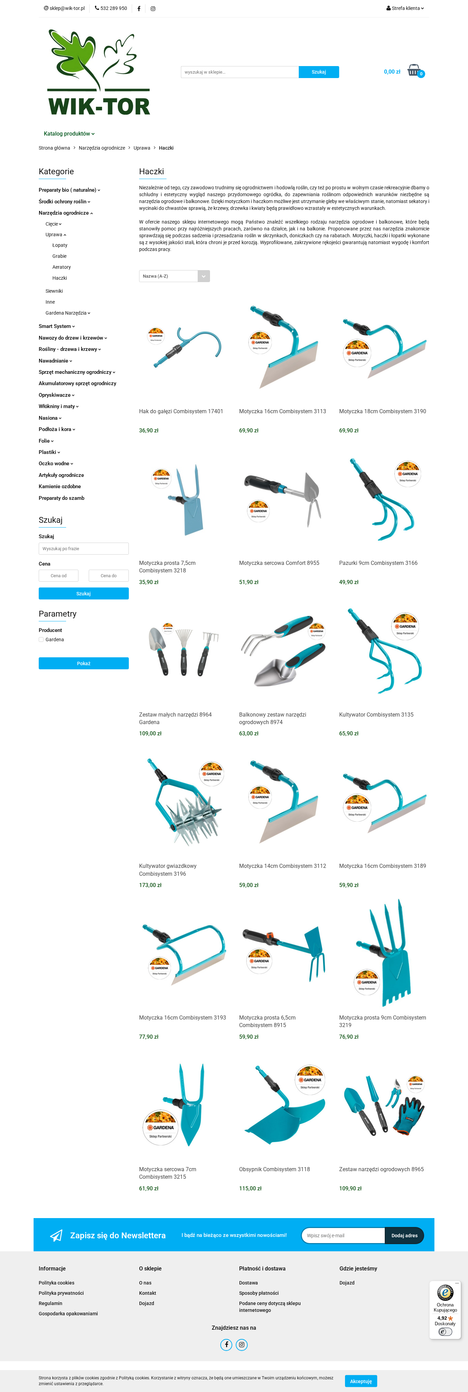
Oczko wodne (55, 463)
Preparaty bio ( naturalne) (68, 190)
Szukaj (83, 593)
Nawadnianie (54, 361)
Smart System (55, 326)
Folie (45, 441)
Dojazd (146, 1303)
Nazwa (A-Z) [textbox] (155, 276)
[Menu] (457, 1285)
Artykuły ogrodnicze (61, 475)
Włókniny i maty (57, 406)
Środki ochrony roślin (63, 202)
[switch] (445, 1332)
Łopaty (59, 245)
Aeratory (61, 267)
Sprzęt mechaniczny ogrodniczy (76, 372)
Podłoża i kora (56, 429)
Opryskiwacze (55, 395)
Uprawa (54, 234)
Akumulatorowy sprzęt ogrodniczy (77, 383)
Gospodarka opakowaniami (68, 1313)
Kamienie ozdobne (60, 486)
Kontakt (147, 1293)
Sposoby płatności (259, 1293)
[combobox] (174, 276)
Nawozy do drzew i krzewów (71, 338)
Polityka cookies (56, 1283)
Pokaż (83, 663)
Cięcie (52, 224)
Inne (50, 302)
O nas (145, 1283)
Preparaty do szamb (61, 498)
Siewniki (54, 291)
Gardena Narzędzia (67, 313)
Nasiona (49, 418)
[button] (52, 1269)
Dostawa (248, 1283)
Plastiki (48, 452)
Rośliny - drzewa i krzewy (68, 349)
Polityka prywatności (61, 1293)
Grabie (59, 256)
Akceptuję (361, 1381)
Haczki (59, 278)
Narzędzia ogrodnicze (64, 213)
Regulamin (50, 1303)
